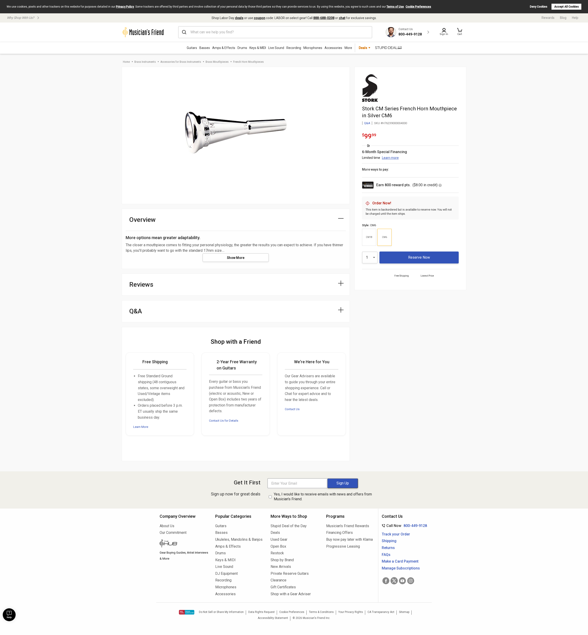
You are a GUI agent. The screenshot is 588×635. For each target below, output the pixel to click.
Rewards (548, 18)
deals (239, 18)
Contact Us (292, 409)
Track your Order (396, 534)
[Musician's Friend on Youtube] (402, 581)
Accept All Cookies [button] (566, 6)
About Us (167, 526)
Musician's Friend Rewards (347, 526)
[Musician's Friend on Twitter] (394, 581)
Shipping (389, 541)
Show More (236, 258)
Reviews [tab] (141, 284)
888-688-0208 (323, 18)
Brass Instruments (145, 61)
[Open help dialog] (9, 614)
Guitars (192, 48)
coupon (259, 18)
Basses (204, 48)
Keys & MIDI (257, 48)
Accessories (333, 48)
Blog (563, 18)
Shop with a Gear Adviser (291, 594)
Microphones (312, 48)
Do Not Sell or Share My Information (221, 612)
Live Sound (276, 48)
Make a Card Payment (400, 561)
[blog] (184, 544)
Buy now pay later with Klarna (349, 539)
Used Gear (279, 539)
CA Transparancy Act (381, 612)
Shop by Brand (282, 560)
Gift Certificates (283, 587)
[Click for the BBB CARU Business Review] (186, 612)
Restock (277, 553)
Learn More (140, 427)
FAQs (386, 554)
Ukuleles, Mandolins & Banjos (239, 539)
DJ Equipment (226, 573)
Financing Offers (339, 532)
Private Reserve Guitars (290, 573)
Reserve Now (419, 257)
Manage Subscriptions (401, 568)
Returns (388, 548)
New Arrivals (281, 566)
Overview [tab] (142, 219)
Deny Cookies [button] (538, 6)
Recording (293, 48)
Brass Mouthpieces (217, 61)
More (348, 48)
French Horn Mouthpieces (248, 61)
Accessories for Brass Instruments (180, 61)
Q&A (367, 123)
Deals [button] (363, 48)
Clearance (278, 580)
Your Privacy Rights (350, 612)
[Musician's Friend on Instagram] (411, 581)
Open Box (278, 546)
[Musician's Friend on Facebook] (386, 581)
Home (126, 61)
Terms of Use (395, 6)
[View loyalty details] (440, 185)
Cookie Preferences (418, 6)
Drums (242, 48)
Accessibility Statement (273, 618)
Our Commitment (173, 532)
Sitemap (404, 612)
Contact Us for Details (223, 420)
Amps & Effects (223, 48)
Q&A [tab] (135, 311)
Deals (275, 532)
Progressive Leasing (343, 546)
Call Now (403, 525)
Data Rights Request (261, 612)
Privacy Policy (125, 6)
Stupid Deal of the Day (289, 526)
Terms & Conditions (321, 612)
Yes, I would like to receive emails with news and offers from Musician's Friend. (323, 496)
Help (575, 18)
